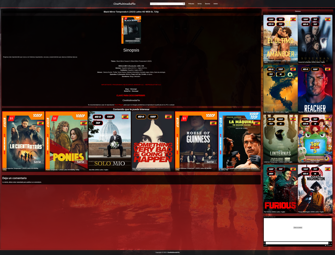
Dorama (207, 4)
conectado (20, 182)
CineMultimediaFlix (124, 3)
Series (200, 4)
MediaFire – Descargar (131, 91)
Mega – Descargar (131, 89)
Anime (216, 4)
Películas (191, 4)
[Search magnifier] (184, 4)
